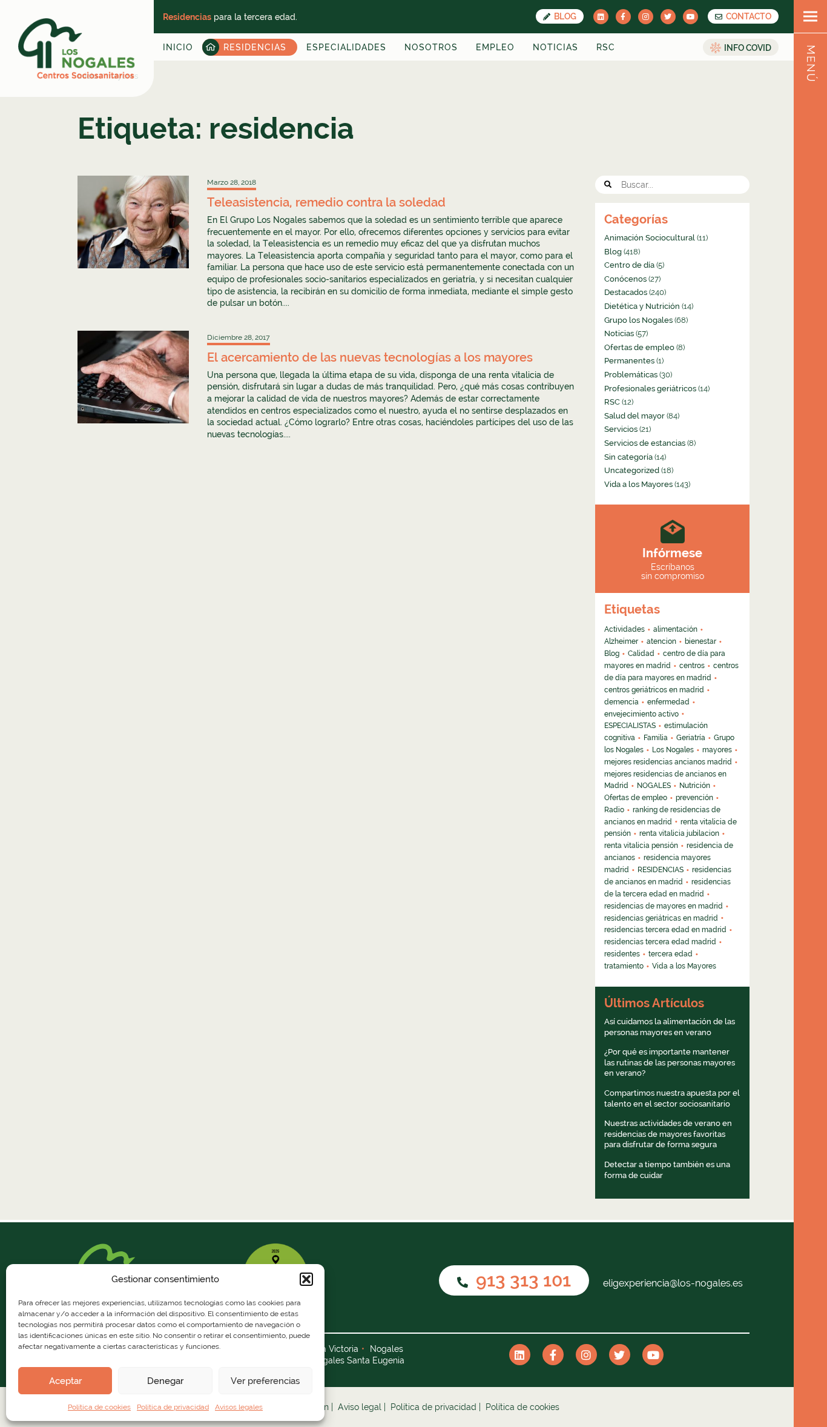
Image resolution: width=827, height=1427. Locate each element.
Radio (614, 810)
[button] (306, 1279)
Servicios (621, 429)
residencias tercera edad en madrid (665, 929)
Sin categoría (628, 457)
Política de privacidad (173, 1407)
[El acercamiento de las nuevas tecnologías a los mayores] (133, 377)
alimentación (675, 629)
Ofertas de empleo (639, 347)
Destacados (625, 292)
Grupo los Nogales (638, 320)
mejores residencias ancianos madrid (668, 762)
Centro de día (629, 265)
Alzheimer (621, 641)
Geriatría (690, 737)
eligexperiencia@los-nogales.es (672, 1283)
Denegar (165, 1381)
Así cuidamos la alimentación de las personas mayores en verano (669, 1027)
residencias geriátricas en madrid (661, 918)
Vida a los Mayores (638, 484)
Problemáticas (630, 374)
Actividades (624, 629)
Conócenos (625, 278)
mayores (717, 750)
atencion (661, 641)
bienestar (700, 641)
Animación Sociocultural (649, 237)
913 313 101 (521, 1280)
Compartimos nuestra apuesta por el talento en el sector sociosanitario (672, 1098)
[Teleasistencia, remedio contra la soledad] (133, 222)
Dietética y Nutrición (642, 306)
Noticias (555, 47)
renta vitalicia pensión (641, 845)
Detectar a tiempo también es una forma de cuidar (667, 1170)
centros (692, 665)
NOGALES (654, 785)
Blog (564, 16)
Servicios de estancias (644, 443)
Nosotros (431, 47)
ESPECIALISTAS (630, 725)
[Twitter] (668, 16)
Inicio (178, 47)
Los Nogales (673, 750)
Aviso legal (359, 1407)
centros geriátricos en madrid (654, 690)
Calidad (641, 653)
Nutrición (694, 785)
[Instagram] (645, 16)
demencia (621, 702)
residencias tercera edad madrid (660, 942)
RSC (605, 47)
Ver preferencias (265, 1381)
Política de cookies (99, 1407)
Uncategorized (631, 470)
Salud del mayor (634, 415)
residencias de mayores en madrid (663, 906)
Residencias (254, 47)
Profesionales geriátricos (650, 388)
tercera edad (670, 954)
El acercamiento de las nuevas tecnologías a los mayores (370, 357)
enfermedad (668, 702)
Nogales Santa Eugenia (357, 1360)
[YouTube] (690, 16)
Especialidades (346, 47)
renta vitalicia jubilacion (679, 833)
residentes (622, 954)
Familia (656, 737)
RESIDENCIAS (661, 870)
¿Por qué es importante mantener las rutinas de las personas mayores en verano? (669, 1062)
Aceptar (65, 1381)
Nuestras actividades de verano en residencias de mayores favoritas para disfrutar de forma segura (668, 1134)
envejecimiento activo (641, 714)
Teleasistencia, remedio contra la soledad (326, 202)
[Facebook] (623, 16)
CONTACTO (747, 16)
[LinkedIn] (600, 16)
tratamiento (624, 966)
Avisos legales (239, 1407)
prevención (694, 797)
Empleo (495, 47)
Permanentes (629, 360)
